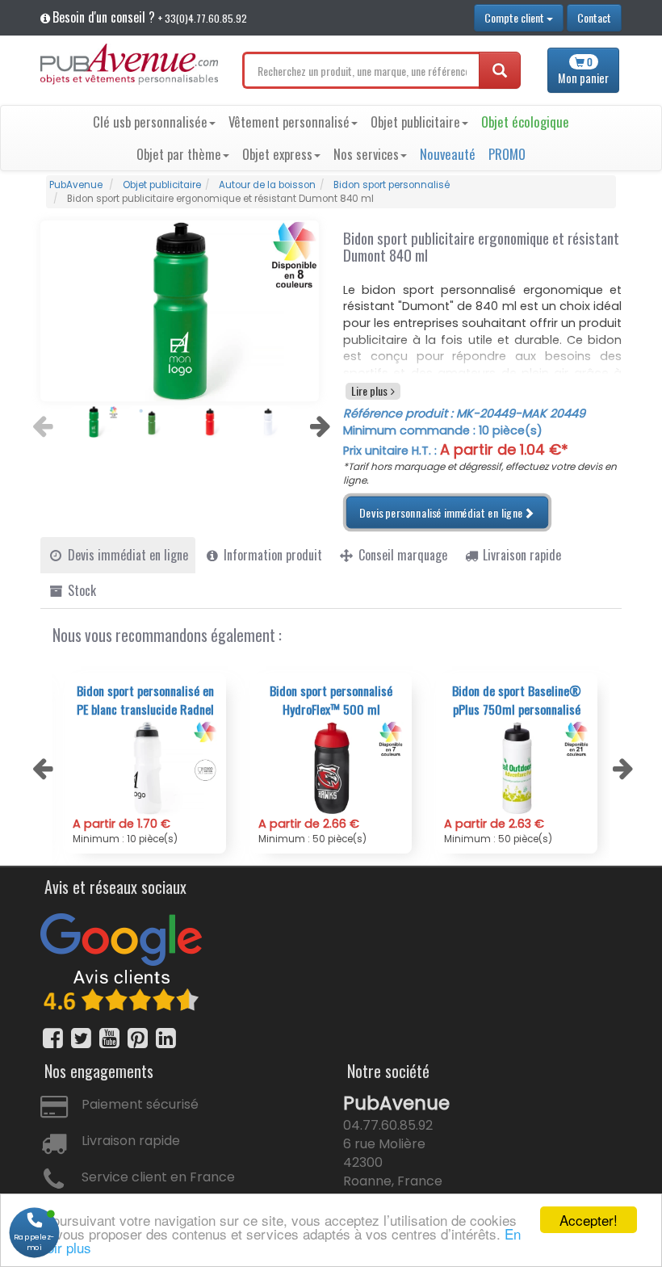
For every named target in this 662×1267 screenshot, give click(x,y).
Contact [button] (594, 17)
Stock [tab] (80, 590)
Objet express (277, 154)
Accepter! (588, 1220)
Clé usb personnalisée (150, 121)
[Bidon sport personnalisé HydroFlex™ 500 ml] (331, 768)
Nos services (366, 154)
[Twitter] (81, 1038)
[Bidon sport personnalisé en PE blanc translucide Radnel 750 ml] (145, 768)
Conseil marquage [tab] (401, 554)
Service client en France (158, 1177)
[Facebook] (52, 1038)
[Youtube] (109, 1038)
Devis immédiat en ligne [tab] (126, 554)
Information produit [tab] (271, 554)
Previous (40, 421)
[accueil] (129, 64)
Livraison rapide (131, 1140)
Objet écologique (525, 121)
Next (318, 421)
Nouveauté (448, 154)
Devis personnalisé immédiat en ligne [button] (442, 512)
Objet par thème (178, 154)
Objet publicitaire (415, 121)
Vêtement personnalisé (289, 121)
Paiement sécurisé (140, 1104)
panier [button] (583, 70)
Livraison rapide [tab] (520, 554)
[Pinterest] (137, 1038)
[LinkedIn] (165, 1038)
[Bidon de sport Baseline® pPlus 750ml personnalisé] (516, 768)
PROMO (507, 154)
